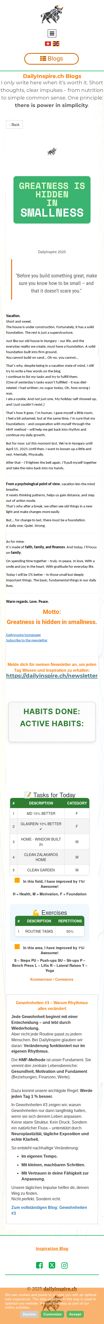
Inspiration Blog (52, 1248)
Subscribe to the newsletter (26, 640)
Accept (75, 1314)
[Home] (52, 14)
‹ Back (14, 124)
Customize (52, 1314)
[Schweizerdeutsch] (48, 43)
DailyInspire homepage (23, 635)
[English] (56, 43)
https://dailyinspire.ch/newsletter (52, 675)
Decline (29, 1314)
